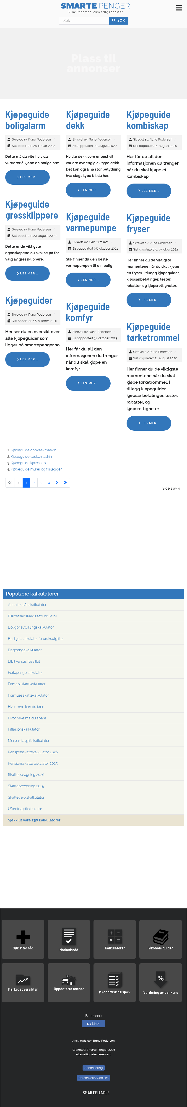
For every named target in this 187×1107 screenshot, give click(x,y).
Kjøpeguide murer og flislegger (36, 469)
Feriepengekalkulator (25, 672)
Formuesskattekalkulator (28, 695)
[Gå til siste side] (65, 483)
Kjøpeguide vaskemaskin (31, 456)
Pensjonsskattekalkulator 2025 (33, 763)
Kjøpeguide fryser (149, 223)
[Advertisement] (93, 63)
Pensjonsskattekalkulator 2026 (33, 752)
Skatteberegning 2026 (26, 774)
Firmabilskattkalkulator (26, 684)
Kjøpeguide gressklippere (31, 209)
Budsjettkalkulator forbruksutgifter (36, 639)
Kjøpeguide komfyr (88, 311)
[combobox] (84, 21)
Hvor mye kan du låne (26, 707)
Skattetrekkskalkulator (26, 797)
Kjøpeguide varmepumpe (91, 222)
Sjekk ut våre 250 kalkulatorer (34, 820)
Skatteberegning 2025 (26, 786)
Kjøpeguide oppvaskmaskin (33, 450)
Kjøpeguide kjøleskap (28, 463)
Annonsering (93, 1068)
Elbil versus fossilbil (24, 661)
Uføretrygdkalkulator (25, 809)
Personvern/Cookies (93, 1078)
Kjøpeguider (28, 300)
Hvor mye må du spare (27, 718)
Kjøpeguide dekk (88, 119)
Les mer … (28, 177)
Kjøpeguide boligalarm (27, 119)
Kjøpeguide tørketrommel (153, 331)
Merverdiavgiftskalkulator (28, 741)
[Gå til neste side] (57, 483)
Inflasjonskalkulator (23, 729)
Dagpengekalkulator (25, 650)
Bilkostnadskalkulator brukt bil (32, 616)
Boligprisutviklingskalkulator (31, 627)
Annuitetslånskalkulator (27, 605)
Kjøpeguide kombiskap (149, 119)
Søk (120, 20)
